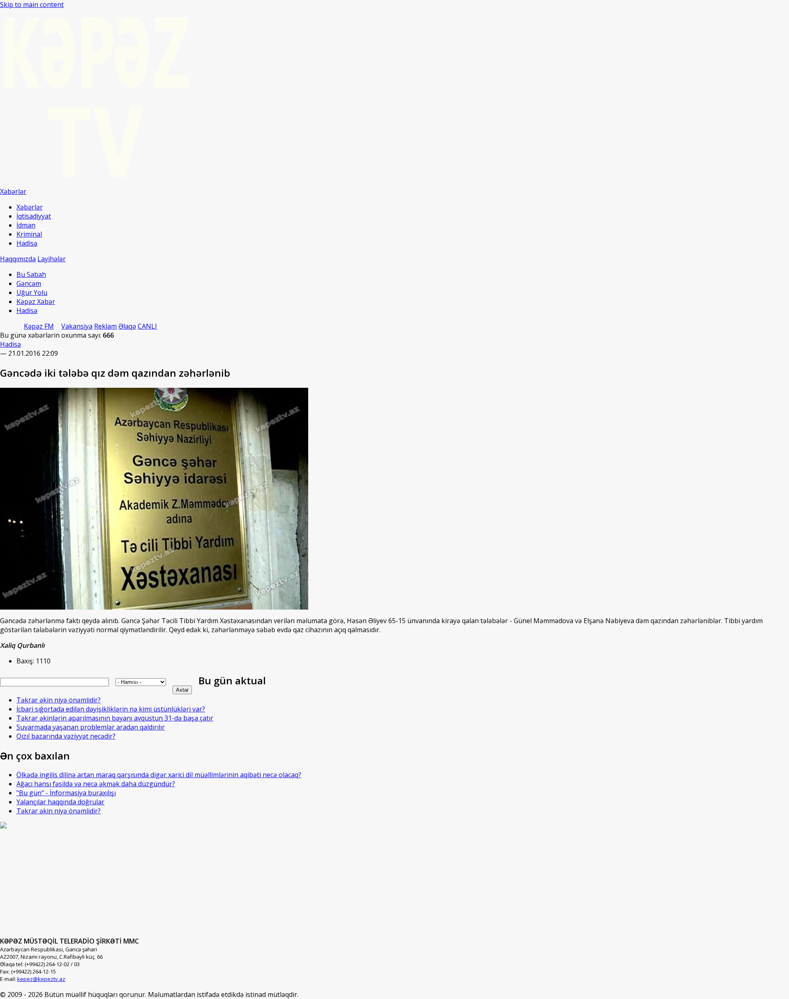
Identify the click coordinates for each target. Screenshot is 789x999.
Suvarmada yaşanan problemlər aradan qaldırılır (90, 727)
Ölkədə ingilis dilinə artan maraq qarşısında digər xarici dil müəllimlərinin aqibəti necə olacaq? (158, 774)
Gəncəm (28, 283)
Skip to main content (32, 4)
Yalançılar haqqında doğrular (60, 801)
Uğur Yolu (31, 292)
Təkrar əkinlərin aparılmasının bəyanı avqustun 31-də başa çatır (114, 718)
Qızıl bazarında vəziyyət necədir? (65, 736)
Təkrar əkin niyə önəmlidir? (58, 699)
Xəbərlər (29, 207)
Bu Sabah (31, 274)
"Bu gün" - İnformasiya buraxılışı (66, 792)
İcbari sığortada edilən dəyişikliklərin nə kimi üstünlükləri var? (110, 709)
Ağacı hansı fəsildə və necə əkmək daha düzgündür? (95, 783)
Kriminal (29, 234)
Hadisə (26, 243)
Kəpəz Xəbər (35, 301)
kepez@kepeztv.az (41, 979)
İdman (25, 225)
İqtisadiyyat (33, 216)
